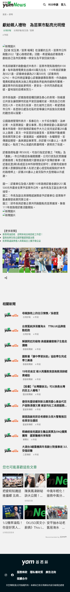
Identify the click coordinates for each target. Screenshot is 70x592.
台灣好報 (7, 30)
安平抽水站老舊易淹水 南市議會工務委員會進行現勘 (56, 525)
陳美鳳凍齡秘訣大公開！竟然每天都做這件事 (34, 493)
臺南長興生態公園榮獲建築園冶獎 (18, 237)
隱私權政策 (36, 572)
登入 (63, 4)
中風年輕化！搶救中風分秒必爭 (56, 493)
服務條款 (22, 572)
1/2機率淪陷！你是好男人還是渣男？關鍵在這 (13, 525)
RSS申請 (53, 4)
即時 (11, 14)
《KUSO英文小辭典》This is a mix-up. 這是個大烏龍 (35, 525)
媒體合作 (22, 578)
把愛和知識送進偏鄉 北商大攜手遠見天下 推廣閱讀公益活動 (12, 493)
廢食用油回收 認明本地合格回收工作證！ (23, 234)
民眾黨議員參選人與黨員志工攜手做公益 (22, 240)
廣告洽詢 (51, 572)
